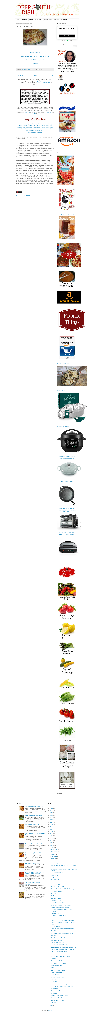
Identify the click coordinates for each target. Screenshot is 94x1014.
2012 (51, 838)
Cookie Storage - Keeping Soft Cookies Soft (62, 920)
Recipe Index (25, 19)
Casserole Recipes (56, 900)
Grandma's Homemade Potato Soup (34, 844)
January (53, 861)
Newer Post (20, 75)
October (53, 854)
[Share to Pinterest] (42, 69)
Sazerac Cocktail (55, 884)
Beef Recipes (54, 979)
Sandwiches (54, 981)
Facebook (48, 112)
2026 (51, 806)
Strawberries (54, 988)
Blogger (50, 1010)
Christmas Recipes (56, 882)
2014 (51, 833)
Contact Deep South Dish (57, 902)
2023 (51, 813)
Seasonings (54, 993)
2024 (51, 810)
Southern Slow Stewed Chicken (33, 824)
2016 (51, 829)
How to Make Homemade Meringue (60, 944)
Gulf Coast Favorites (56, 940)
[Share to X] (39, 69)
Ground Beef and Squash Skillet (33, 893)
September (54, 856)
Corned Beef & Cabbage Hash (35, 60)
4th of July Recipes (56, 898)
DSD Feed (29, 196)
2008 (51, 847)
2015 (51, 831)
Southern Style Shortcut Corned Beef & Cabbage (35, 56)
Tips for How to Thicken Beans (59, 961)
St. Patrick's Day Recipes (57, 872)
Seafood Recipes (55, 918)
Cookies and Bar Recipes (57, 972)
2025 (51, 808)
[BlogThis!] (38, 69)
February (53, 858)
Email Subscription (21, 196)
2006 (51, 1006)
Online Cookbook (55, 974)
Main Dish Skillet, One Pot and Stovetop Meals (63, 928)
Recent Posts (56, 19)
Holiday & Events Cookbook (58, 915)
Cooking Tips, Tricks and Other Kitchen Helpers (63, 889)
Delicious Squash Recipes (58, 863)
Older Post (51, 75)
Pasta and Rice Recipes (57, 991)
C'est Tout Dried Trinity (63, 363)
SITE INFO (54, 1002)
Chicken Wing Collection (57, 1000)
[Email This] (37, 69)
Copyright (31, 19)
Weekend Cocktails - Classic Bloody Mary (62, 933)
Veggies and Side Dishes (57, 977)
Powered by (63, 40)
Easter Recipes (55, 877)
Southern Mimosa (55, 926)
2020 (51, 819)
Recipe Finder (64, 19)
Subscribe (67, 36)
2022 (51, 815)
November (54, 851)
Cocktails (53, 958)
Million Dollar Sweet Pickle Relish (34, 815)
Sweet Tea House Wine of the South (67, 215)
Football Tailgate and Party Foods (60, 907)
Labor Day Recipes (56, 913)
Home (35, 75)
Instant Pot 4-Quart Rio (63, 426)
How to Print (54, 935)
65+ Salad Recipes (56, 895)
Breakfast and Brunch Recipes (59, 954)
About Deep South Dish (57, 891)
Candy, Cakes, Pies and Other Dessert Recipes (63, 947)
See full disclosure (43, 82)
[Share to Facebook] (41, 69)
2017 (51, 826)
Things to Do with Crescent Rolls (59, 995)
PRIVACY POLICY (39, 19)
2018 (51, 824)
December (54, 849)
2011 (51, 840)
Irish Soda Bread (35, 49)
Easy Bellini (54, 931)
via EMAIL (27, 112)
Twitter (34, 113)
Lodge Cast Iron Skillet (67, 481)
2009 (51, 845)
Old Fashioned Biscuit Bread (32, 863)
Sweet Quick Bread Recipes (58, 997)
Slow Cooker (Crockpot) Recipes (59, 951)
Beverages (54, 893)
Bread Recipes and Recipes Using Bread (62, 986)
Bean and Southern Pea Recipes (59, 984)
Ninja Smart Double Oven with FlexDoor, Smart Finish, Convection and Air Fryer (67, 510)
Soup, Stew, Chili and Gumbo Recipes (61, 905)
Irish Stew (35, 63)
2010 (51, 843)
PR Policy (53, 967)
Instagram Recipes (48, 19)
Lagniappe (18, 19)
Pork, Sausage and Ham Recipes (59, 938)
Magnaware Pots (61, 390)
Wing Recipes (54, 875)
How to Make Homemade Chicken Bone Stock (63, 949)
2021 (51, 817)
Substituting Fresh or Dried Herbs (59, 963)
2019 (51, 822)
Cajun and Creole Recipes (58, 970)
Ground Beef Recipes (56, 965)
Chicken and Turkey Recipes (58, 942)
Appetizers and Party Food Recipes (60, 956)
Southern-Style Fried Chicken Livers (34, 806)
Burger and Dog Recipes (57, 886)
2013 (51, 836)
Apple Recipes (55, 879)
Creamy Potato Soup (35, 52)
